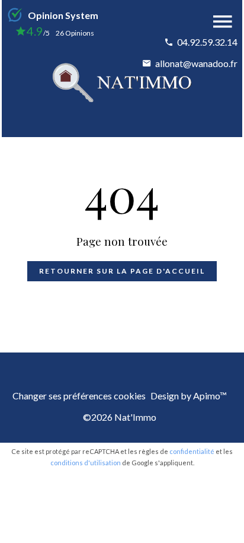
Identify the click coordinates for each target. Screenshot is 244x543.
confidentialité (191, 451)
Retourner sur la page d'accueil (122, 270)
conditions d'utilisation (85, 462)
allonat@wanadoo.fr (196, 63)
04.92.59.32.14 (207, 41)
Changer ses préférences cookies (79, 395)
